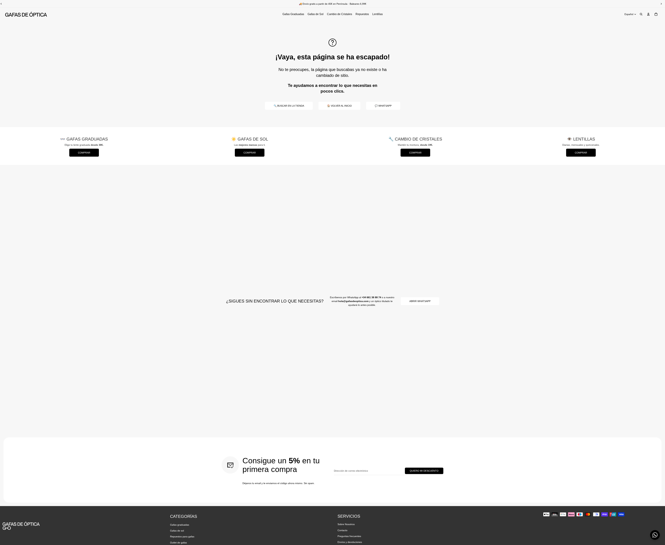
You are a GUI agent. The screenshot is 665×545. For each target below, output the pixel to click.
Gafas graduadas (179, 524)
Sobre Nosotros (346, 524)
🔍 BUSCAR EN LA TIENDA (289, 105)
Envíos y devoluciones (350, 542)
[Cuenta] (648, 14)
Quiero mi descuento (424, 470)
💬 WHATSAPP (383, 105)
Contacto (342, 530)
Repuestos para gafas (182, 536)
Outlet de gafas (178, 542)
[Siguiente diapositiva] (661, 4)
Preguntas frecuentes (349, 536)
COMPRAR (84, 152)
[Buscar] (641, 14)
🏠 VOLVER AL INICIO (339, 105)
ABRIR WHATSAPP (420, 301)
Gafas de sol (177, 530)
